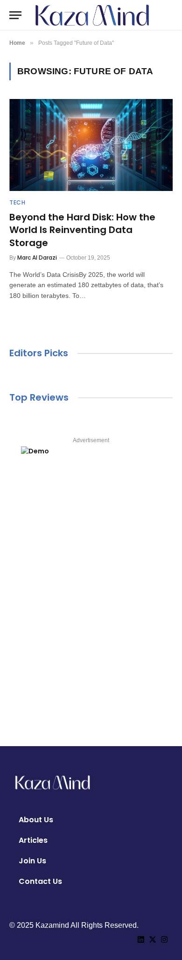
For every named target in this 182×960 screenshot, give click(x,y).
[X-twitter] (152, 939)
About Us (36, 819)
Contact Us (40, 881)
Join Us (32, 860)
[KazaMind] (92, 15)
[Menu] (15, 15)
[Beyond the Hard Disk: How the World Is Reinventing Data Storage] (91, 145)
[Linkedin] (141, 939)
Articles (33, 840)
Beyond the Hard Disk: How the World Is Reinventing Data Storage (82, 230)
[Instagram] (164, 939)
